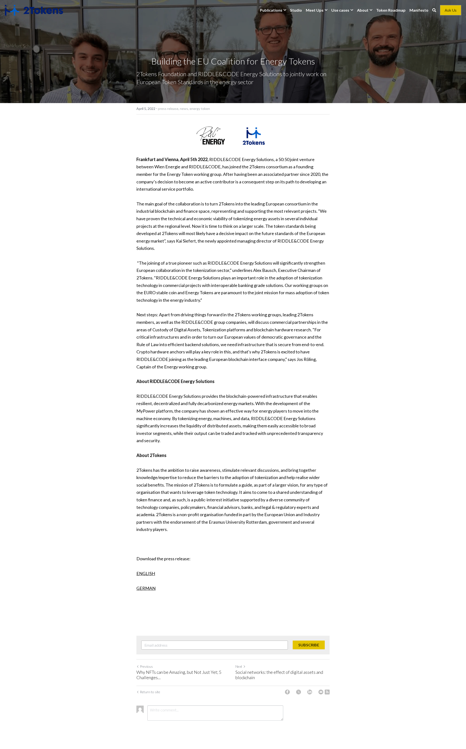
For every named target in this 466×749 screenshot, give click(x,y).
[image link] (34, 10)
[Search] (434, 10)
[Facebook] (287, 692)
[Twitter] (298, 692)
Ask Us (451, 10)
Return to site (150, 692)
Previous (146, 666)
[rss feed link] (327, 692)
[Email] (320, 692)
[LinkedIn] (309, 692)
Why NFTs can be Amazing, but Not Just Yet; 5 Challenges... (178, 674)
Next (238, 666)
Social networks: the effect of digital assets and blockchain (279, 674)
